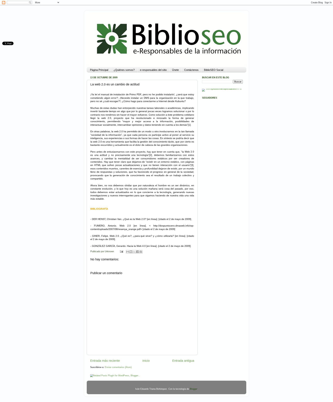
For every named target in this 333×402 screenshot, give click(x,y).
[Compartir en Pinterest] (141, 251)
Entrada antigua (183, 360)
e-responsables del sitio (153, 69)
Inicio (146, 360)
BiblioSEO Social (213, 69)
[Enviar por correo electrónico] (127, 251)
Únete (175, 69)
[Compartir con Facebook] (137, 251)
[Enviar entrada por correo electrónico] (121, 251)
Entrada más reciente (105, 360)
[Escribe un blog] (131, 251)
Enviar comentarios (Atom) (118, 367)
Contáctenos (191, 69)
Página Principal (99, 69)
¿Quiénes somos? (124, 69)
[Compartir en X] (134, 251)
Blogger (193, 389)
